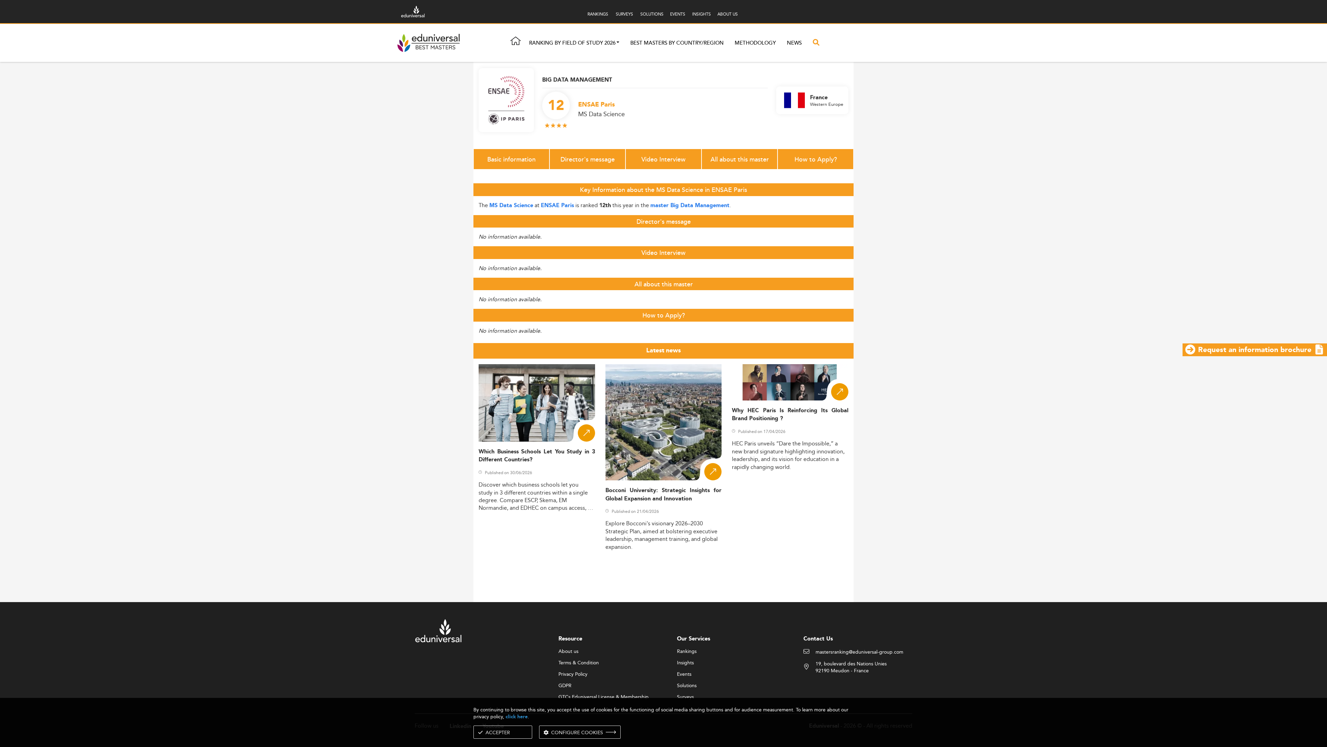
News (794, 43)
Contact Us (818, 639)
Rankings (687, 651)
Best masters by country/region (677, 43)
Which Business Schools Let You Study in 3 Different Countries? (537, 456)
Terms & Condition (578, 663)
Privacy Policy (572, 674)
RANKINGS (597, 14)
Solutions (687, 685)
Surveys (685, 697)
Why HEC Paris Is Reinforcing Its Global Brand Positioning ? (790, 414)
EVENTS (677, 14)
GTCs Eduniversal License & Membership (603, 697)
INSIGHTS (701, 14)
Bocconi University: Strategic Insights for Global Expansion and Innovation (663, 494)
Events (684, 674)
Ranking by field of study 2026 (572, 43)
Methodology (755, 43)
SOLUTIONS (652, 14)
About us (568, 651)
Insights (685, 663)
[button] (618, 43)
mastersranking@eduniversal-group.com (859, 652)
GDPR (565, 685)
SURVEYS (624, 14)
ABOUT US (727, 14)
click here (517, 717)
